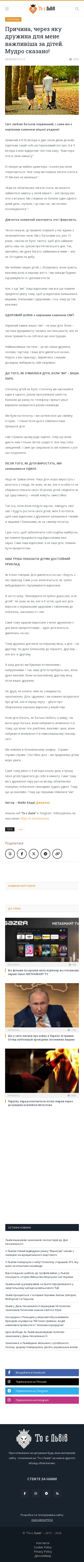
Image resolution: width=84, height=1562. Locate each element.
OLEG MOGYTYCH (42, 1520)
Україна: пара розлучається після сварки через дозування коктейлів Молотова (40, 1103)
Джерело (43, 802)
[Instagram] (36, 1493)
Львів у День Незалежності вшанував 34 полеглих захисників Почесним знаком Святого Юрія (38, 1308)
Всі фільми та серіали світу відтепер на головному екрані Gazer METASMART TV (43, 972)
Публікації (13, 19)
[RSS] (57, 1493)
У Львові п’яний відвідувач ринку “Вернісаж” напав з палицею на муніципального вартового (39, 1253)
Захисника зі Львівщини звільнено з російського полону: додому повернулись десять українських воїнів (41, 1345)
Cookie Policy (43, 1547)
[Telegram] (46, 1493)
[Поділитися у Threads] (10, 854)
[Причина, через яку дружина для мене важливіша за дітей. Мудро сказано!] (42, 91)
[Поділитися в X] (34, 854)
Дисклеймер (42, 1556)
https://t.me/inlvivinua (34, 818)
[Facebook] (25, 1493)
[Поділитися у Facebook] (22, 854)
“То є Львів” (34, 1533)
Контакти (42, 1543)
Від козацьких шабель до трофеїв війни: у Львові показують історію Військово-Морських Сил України (39, 1275)
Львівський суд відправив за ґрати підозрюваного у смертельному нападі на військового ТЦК (39, 1286)
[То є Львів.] (42, 8)
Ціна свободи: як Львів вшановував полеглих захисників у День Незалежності (34, 1334)
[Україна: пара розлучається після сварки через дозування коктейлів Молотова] (42, 1073)
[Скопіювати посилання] (57, 854)
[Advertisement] (44, 869)
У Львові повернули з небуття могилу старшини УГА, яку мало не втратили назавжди (41, 1264)
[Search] (77, 8)
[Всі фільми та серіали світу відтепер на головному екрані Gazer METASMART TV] (42, 942)
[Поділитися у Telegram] (45, 854)
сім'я (20, 829)
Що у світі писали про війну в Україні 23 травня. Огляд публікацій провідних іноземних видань (41, 1037)
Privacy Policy (43, 1551)
